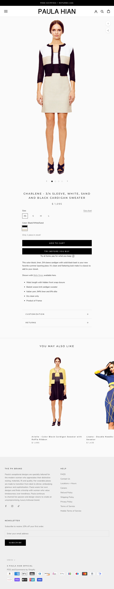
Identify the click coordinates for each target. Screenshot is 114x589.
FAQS (63, 474)
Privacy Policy (66, 501)
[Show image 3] (58, 181)
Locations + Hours (68, 483)
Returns (31, 323)
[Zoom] (108, 23)
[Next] (67, 181)
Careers (63, 488)
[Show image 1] (52, 181)
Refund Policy (66, 492)
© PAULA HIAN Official (20, 566)
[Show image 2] (55, 181)
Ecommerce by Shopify (25, 569)
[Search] (102, 11)
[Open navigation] (6, 11)
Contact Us (65, 479)
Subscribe (15, 543)
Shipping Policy (67, 497)
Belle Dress (38, 275)
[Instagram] (12, 506)
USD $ (10, 560)
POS (9, 569)
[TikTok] (19, 506)
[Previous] (46, 181)
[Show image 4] (62, 181)
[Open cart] (108, 11)
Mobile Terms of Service (70, 511)
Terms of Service (67, 506)
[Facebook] (6, 506)
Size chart (87, 210)
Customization (35, 314)
